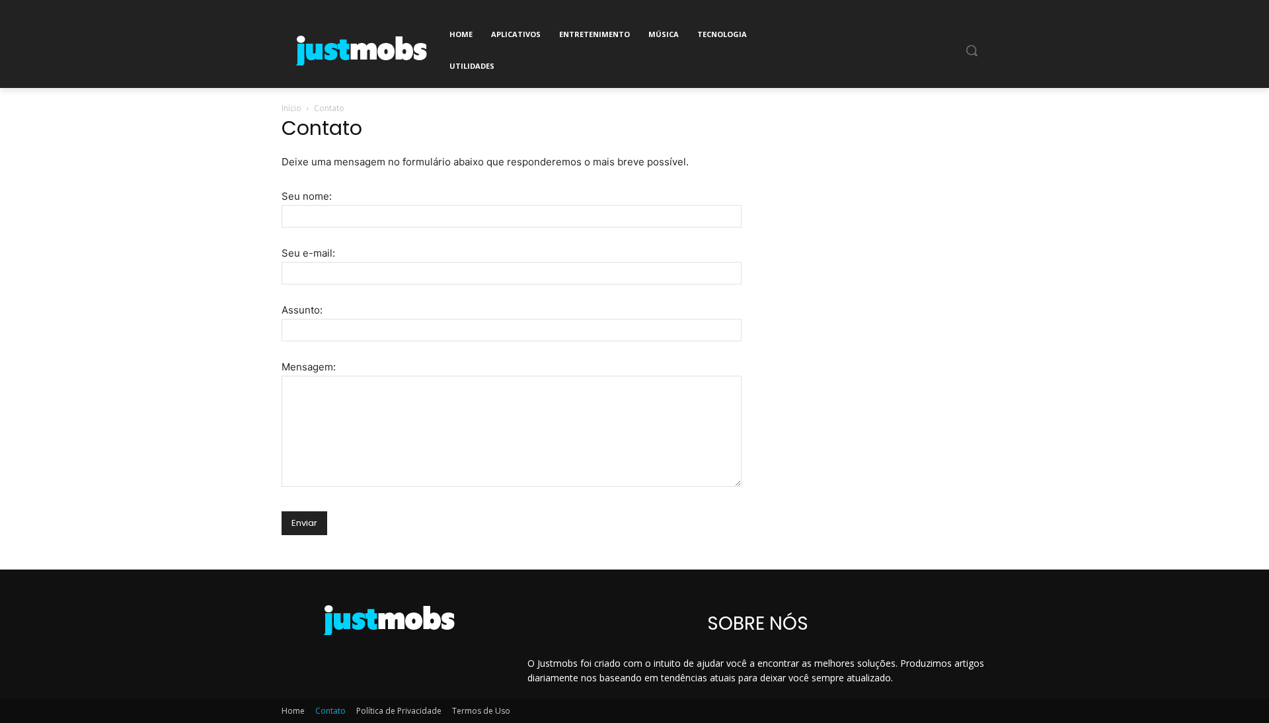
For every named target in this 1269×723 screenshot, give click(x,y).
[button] (971, 50)
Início (291, 108)
